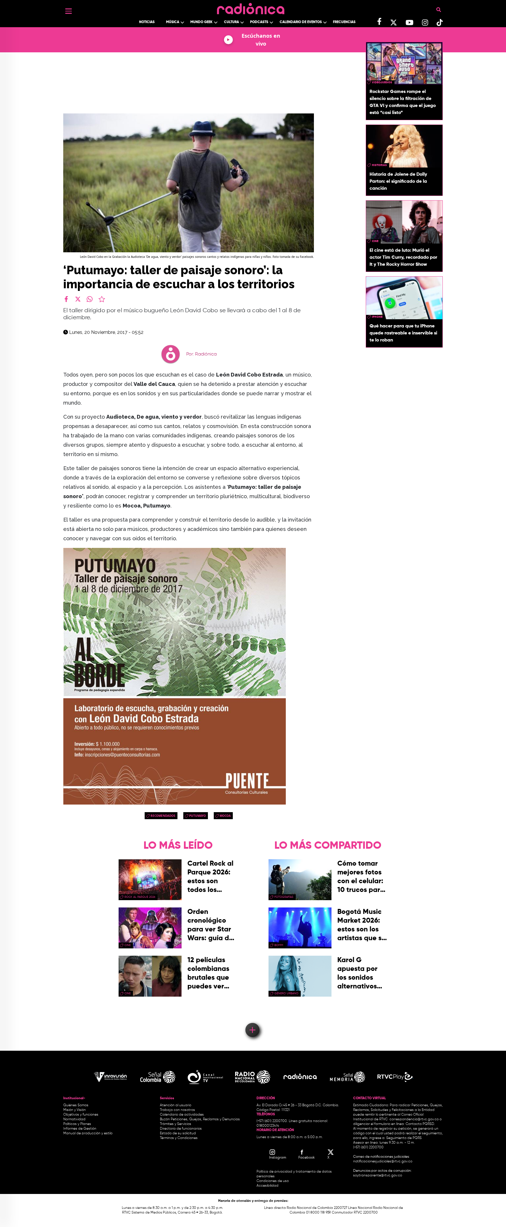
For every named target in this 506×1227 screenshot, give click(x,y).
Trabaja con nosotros (177, 1110)
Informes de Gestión (79, 1129)
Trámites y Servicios (175, 1124)
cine (375, 241)
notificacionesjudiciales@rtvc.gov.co (382, 1161)
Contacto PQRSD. (420, 1124)
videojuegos (382, 82)
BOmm (278, 945)
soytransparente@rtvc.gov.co (377, 1175)
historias (379, 165)
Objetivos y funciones (80, 1114)
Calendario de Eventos (301, 22)
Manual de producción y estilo (87, 1133)
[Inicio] (250, 7)
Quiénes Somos (75, 1105)
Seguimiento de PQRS (404, 1138)
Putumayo (197, 816)
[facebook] (66, 299)
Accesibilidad (268, 1186)
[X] (78, 299)
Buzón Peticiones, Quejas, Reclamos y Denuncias (200, 1119)
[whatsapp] (90, 299)
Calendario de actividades (182, 1114)
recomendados (163, 816)
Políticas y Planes (77, 1124)
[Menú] (68, 11)
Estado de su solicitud (178, 1133)
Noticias (147, 22)
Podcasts (259, 22)
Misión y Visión (74, 1110)
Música (172, 22)
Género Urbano (286, 993)
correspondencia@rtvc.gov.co (414, 1119)
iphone (377, 316)
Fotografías (283, 896)
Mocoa (225, 816)
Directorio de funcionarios (181, 1129)
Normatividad (74, 1119)
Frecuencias (344, 22)
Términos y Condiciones (179, 1138)
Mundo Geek (201, 22)
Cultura (231, 22)
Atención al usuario (175, 1105)
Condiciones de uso (273, 1181)
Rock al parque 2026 (139, 896)
